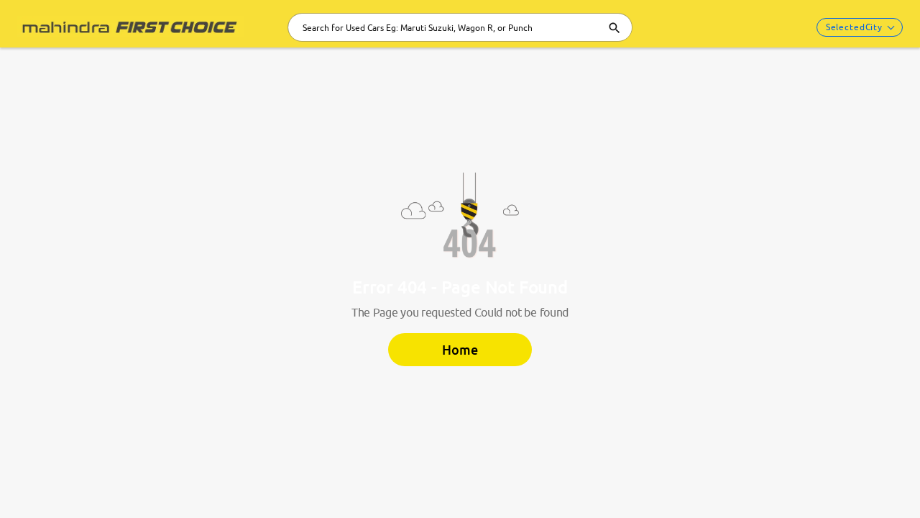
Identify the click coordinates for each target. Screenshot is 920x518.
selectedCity (854, 27)
